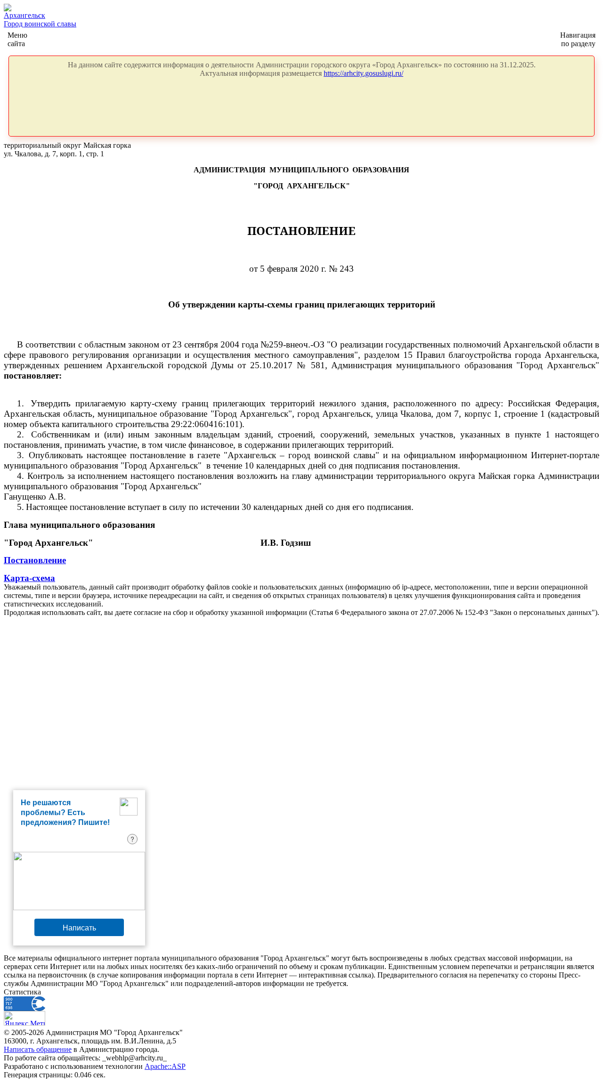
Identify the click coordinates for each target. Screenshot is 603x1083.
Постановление (35, 560)
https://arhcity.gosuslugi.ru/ (363, 73)
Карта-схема (29, 578)
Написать (79, 927)
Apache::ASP (165, 1066)
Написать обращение (38, 1049)
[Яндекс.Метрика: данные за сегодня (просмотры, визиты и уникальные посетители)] (24, 1018)
